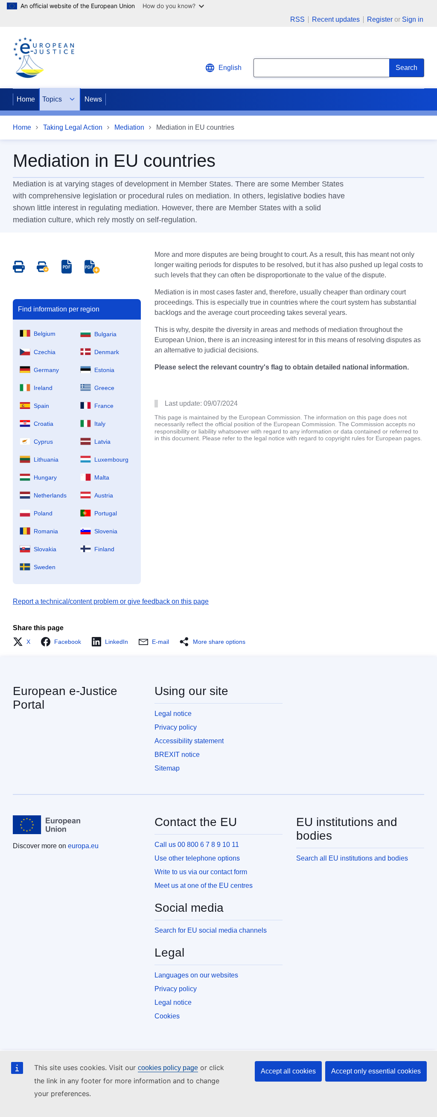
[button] (24, 642)
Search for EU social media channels (210, 930)
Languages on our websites (196, 975)
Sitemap (167, 768)
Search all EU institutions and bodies (352, 858)
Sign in (412, 19)
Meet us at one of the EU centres (203, 885)
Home (26, 99)
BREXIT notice (177, 754)
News (93, 99)
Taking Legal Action (72, 127)
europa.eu (83, 845)
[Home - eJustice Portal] (43, 57)
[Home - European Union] (46, 824)
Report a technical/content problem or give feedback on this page (111, 601)
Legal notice (173, 713)
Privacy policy (175, 727)
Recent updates (336, 19)
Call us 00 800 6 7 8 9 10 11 (196, 844)
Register (380, 19)
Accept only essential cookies (376, 1071)
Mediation (129, 127)
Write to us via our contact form (200, 872)
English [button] (230, 67)
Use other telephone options (197, 858)
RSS (297, 19)
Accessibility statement (189, 741)
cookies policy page (168, 1067)
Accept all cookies (288, 1071)
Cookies (167, 1016)
